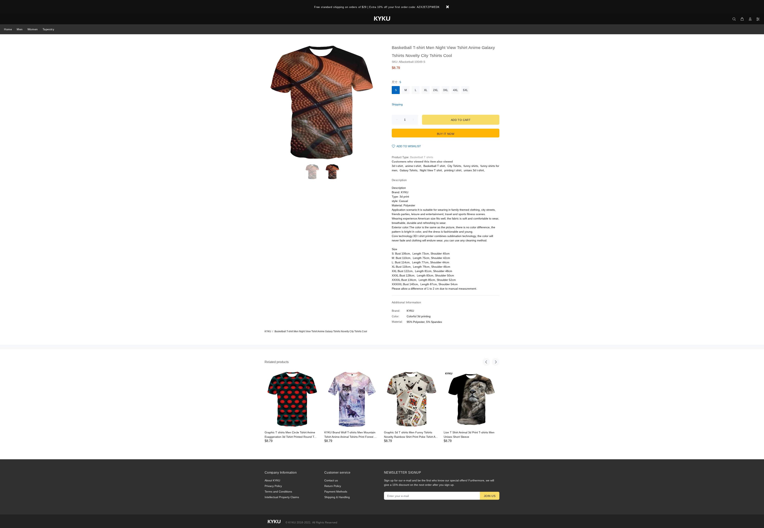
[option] (315, 171)
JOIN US (489, 496)
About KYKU (272, 480)
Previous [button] (486, 362)
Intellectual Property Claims (282, 497)
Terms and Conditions (278, 491)
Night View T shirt (431, 170)
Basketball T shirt (434, 166)
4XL (455, 90)
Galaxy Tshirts (408, 170)
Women (32, 29)
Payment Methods (335, 491)
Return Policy (332, 486)
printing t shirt (452, 170)
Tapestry (48, 29)
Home (8, 29)
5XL (465, 90)
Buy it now (445, 133)
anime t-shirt (413, 166)
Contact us (331, 480)
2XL (435, 90)
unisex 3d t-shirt (474, 170)
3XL (445, 90)
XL (425, 90)
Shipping (397, 104)
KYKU (268, 331)
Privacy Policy (273, 486)
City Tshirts (454, 166)
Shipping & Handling (337, 497)
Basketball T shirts (421, 157)
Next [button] (495, 362)
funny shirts (471, 166)
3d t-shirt (397, 166)
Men (20, 29)
